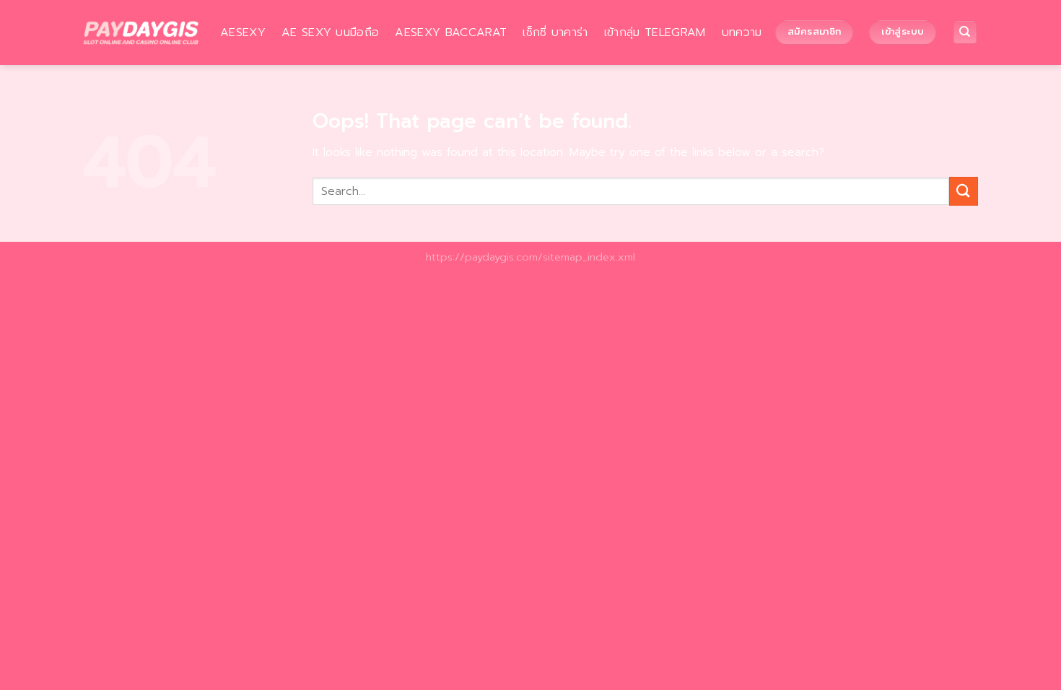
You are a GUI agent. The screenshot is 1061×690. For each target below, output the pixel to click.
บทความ (742, 32)
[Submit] (963, 191)
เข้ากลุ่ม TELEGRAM (655, 32)
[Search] (965, 33)
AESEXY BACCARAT (451, 32)
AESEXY (243, 32)
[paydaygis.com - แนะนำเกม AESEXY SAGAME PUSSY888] (140, 32)
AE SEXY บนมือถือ (330, 32)
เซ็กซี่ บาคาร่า (555, 32)
